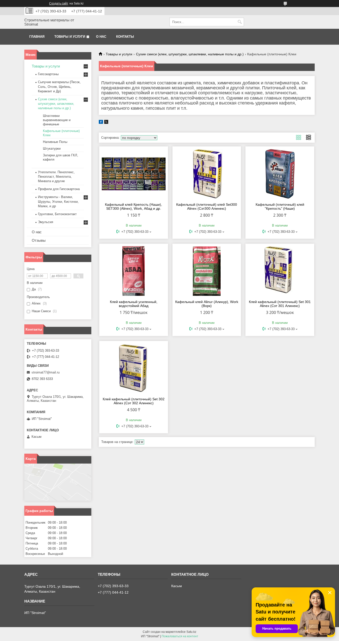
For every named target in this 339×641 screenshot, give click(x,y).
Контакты (125, 36)
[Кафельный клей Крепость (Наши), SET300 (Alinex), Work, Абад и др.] (134, 174)
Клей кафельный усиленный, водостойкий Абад (133, 304)
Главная (36, 36)
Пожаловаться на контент (180, 636)
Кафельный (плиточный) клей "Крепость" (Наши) (280, 206)
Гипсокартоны (48, 74)
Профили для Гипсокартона (59, 189)
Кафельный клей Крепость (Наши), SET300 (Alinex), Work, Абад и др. (133, 206)
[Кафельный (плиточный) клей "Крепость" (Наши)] (280, 174)
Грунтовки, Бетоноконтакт (57, 214)
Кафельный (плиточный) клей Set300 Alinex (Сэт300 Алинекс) (206, 206)
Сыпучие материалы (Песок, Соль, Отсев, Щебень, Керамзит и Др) (59, 86)
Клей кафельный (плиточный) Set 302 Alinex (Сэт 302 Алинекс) (134, 401)
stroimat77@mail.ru (46, 372)
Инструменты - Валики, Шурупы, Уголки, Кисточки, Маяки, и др (58, 201)
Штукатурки (52, 148)
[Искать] (239, 22)
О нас (101, 36)
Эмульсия (45, 222)
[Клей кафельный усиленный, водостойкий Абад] (134, 271)
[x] (106, 123)
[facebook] (101, 123)
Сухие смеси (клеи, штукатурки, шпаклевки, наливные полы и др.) (190, 54)
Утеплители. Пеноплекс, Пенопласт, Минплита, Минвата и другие (56, 176)
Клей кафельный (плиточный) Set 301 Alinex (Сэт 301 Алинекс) (280, 304)
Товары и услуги (69, 36)
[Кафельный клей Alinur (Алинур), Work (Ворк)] (207, 271)
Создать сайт (58, 3)
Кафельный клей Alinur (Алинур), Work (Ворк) (206, 304)
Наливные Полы (55, 142)
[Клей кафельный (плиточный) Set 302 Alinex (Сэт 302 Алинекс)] (134, 368)
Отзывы (39, 240)
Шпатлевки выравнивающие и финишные (56, 120)
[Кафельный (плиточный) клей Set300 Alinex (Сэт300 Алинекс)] (207, 174)
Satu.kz (191, 632)
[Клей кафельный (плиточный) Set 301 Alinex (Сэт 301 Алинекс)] (280, 271)
